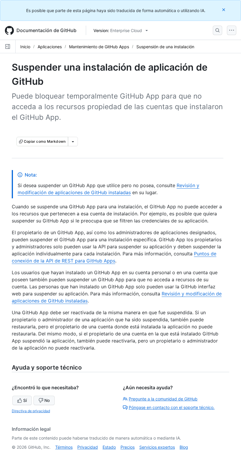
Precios (127, 447)
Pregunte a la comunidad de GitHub (163, 398)
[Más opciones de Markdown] (73, 141)
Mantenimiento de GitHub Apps (99, 46)
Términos (64, 447)
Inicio (25, 46)
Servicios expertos (157, 447)
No (47, 400)
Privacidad (87, 447)
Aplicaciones (50, 46)
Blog (184, 447)
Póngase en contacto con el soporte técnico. (172, 407)
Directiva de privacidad (31, 411)
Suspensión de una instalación (165, 46)
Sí (25, 400)
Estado (109, 447)
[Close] (224, 9)
